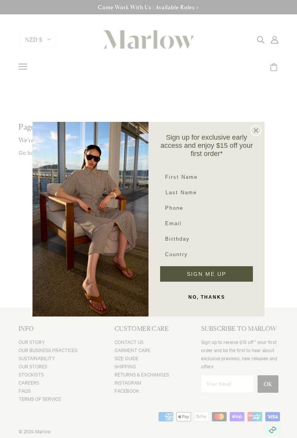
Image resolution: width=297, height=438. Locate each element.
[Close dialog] (256, 130)
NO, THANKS (206, 297)
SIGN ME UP (206, 274)
